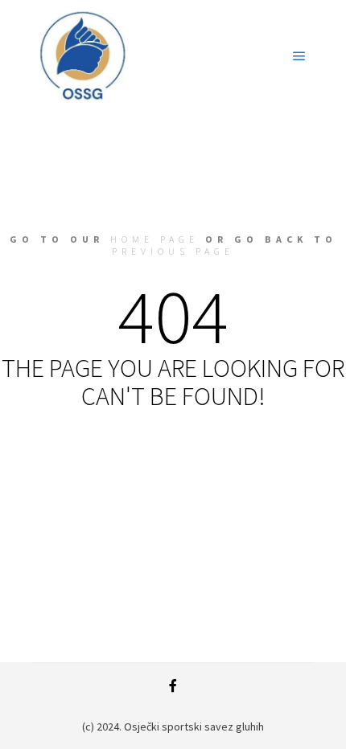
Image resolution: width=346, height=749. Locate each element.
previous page (173, 251)
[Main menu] (299, 56)
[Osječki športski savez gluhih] (82, 56)
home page (154, 239)
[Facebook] (173, 685)
